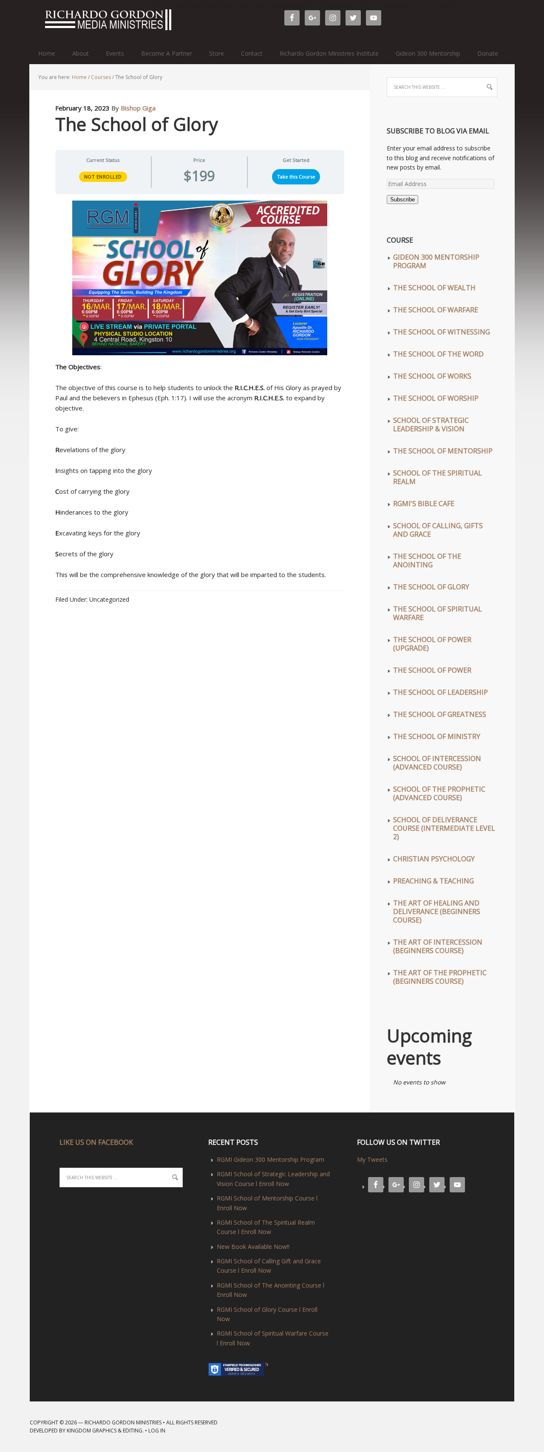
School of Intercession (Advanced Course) (437, 763)
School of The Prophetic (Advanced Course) (439, 793)
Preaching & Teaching (433, 881)
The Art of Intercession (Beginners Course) (437, 946)
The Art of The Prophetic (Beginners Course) (440, 977)
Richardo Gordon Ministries (33, 21)
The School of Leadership (440, 692)
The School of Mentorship (443, 451)
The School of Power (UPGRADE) (432, 644)
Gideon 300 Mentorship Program (436, 261)
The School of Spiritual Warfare (437, 613)
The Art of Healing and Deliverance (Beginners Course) (436, 911)
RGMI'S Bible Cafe (423, 503)
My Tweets (372, 1159)
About (80, 53)
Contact (252, 53)
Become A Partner (166, 53)
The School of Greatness (439, 714)
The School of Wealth (434, 287)
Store (216, 53)
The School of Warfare (435, 309)
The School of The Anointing (427, 560)
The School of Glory (431, 587)
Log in (156, 1430)
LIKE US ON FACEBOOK (96, 1142)
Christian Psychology (434, 858)
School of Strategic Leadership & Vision (431, 424)
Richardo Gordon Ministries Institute (329, 53)
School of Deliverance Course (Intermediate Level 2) (444, 828)
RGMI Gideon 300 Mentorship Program (270, 1159)
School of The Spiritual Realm (437, 477)
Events (115, 53)
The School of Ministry (436, 736)
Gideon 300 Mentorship (428, 53)
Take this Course (296, 176)
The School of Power (432, 670)
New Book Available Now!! (253, 1247)
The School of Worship (436, 398)
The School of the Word (438, 354)
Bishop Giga (138, 108)
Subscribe (402, 199)
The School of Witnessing (441, 332)
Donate (487, 53)
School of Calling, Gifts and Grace (438, 530)
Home (46, 53)
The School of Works (432, 376)
